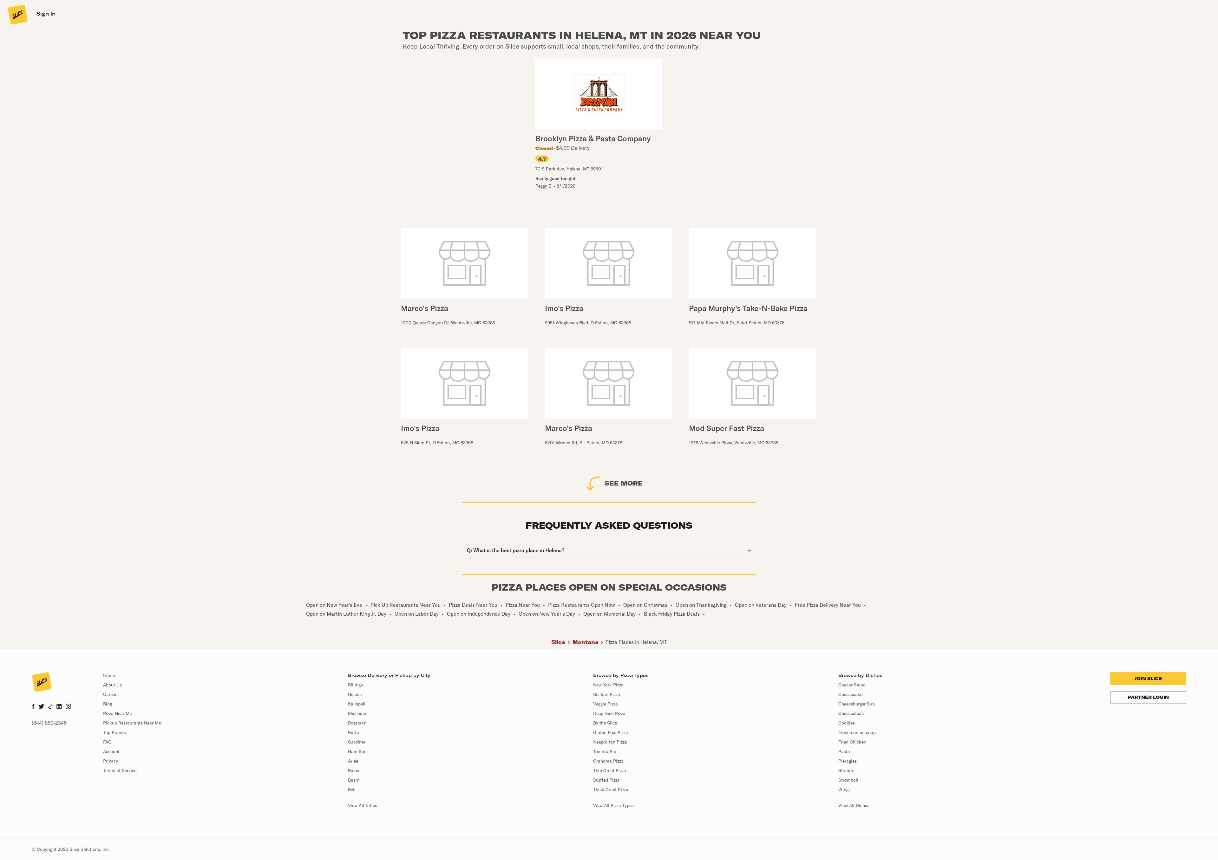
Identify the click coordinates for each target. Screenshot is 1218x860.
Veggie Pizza (605, 704)
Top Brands (114, 732)
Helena (355, 694)
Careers (111, 694)
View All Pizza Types (613, 805)
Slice (558, 642)
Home (109, 675)
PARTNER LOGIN (1148, 697)
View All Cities (362, 805)
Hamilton (357, 751)
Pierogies (847, 761)
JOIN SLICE (1148, 678)
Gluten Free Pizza (610, 732)
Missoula (357, 713)
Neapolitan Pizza (610, 742)
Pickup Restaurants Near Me (132, 723)
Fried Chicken (852, 742)
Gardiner (356, 742)
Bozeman (357, 723)
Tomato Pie (604, 751)
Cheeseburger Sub (856, 704)
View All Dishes (853, 805)
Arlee (353, 761)
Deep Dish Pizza (609, 713)
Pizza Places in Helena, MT (636, 642)
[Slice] (17, 14)
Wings (844, 789)
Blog (107, 704)
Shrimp (845, 770)
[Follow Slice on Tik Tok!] (50, 707)
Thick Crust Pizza (610, 789)
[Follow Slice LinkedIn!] (59, 707)
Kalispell (356, 704)
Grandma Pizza (608, 761)
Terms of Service (119, 770)
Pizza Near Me (117, 713)
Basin (353, 780)
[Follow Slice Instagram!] (68, 707)
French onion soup (857, 732)
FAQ (107, 742)
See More (624, 483)
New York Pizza (608, 685)
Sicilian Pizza (606, 694)
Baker (354, 770)
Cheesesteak (851, 713)
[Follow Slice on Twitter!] (41, 707)
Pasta (844, 751)
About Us (112, 685)
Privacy (110, 761)
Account (111, 751)
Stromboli (848, 780)
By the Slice (605, 723)
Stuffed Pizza (606, 780)
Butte (353, 732)
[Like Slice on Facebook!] (33, 707)
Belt (352, 789)
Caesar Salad (852, 685)
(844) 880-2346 (49, 723)
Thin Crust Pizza (609, 770)
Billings (355, 685)
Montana (586, 642)
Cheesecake (850, 694)
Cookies (846, 723)
